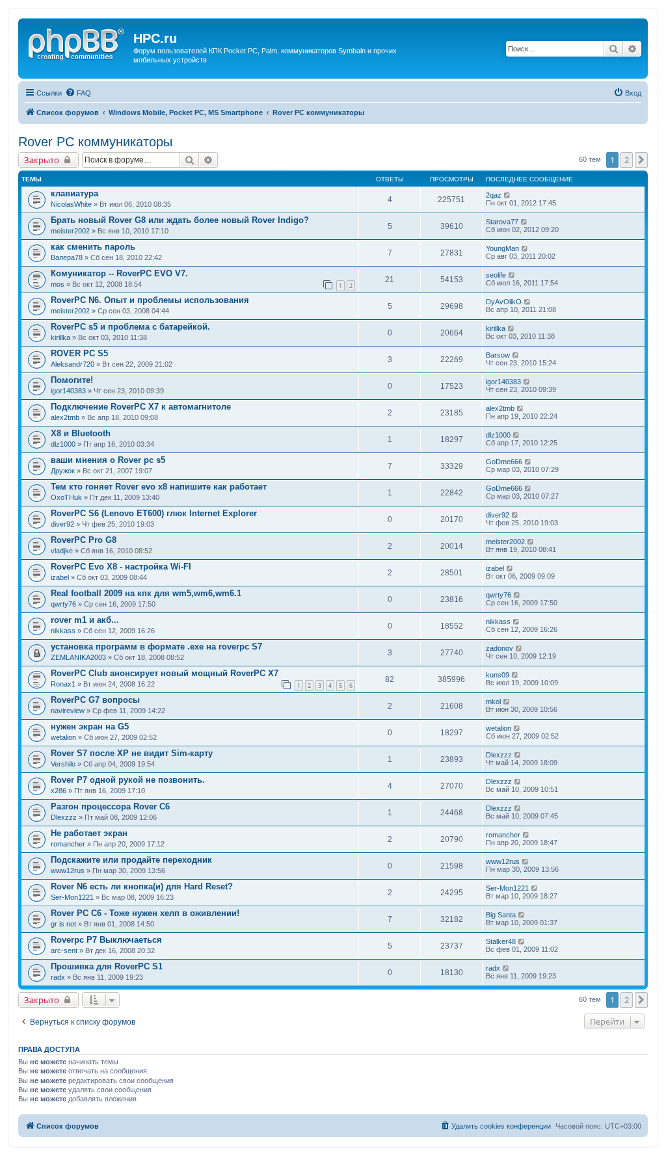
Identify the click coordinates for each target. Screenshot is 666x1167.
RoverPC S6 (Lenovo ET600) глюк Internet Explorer (154, 513)
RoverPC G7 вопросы (95, 700)
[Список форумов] (77, 42)
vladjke (62, 551)
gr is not (63, 924)
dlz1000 (63, 444)
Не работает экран (89, 833)
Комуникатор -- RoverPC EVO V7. (119, 273)
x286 (58, 790)
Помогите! (72, 380)
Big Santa (501, 915)
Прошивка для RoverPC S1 (107, 966)
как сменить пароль (93, 247)
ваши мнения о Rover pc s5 (108, 460)
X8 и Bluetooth (81, 433)
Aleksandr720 (72, 364)
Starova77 (502, 222)
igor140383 (68, 391)
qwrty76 (63, 604)
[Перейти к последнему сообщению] (507, 195)
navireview (68, 711)
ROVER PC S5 (79, 353)
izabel (60, 577)
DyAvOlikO (504, 302)
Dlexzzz (499, 755)
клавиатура (74, 193)
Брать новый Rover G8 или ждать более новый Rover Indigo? (180, 220)
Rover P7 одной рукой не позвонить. (128, 780)
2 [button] (626, 160)
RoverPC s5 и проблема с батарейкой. (130, 327)
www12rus (68, 870)
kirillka (60, 337)
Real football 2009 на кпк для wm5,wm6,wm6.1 (146, 593)
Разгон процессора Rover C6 (110, 806)
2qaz (493, 195)
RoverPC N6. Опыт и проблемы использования (150, 300)
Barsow (498, 355)
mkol (493, 701)
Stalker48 (501, 941)
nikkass (63, 631)
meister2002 (70, 231)
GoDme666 (504, 461)
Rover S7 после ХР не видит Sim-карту (132, 753)
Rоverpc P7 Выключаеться (106, 940)
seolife (496, 275)
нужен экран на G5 (90, 726)
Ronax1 (63, 684)
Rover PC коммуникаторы (95, 142)
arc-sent (64, 950)
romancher (68, 844)
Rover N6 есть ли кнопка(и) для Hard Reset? (142, 886)
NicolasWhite (71, 204)
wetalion (63, 737)
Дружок (63, 471)
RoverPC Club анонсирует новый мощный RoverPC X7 (164, 673)
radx (58, 977)
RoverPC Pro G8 (83, 540)
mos (57, 284)
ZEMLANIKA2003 (78, 657)
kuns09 (497, 675)
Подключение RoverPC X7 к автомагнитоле (141, 407)
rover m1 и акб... (85, 620)
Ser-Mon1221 (72, 897)
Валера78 (67, 257)
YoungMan (502, 248)
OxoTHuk (66, 497)
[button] (641, 160)
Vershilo (63, 764)
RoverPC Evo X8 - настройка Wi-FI (121, 566)
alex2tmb (65, 417)
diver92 (62, 524)
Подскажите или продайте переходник (131, 860)
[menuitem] (78, 93)
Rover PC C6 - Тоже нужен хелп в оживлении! (145, 913)
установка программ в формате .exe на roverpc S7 (156, 646)
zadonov (499, 648)
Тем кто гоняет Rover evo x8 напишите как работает (159, 487)
